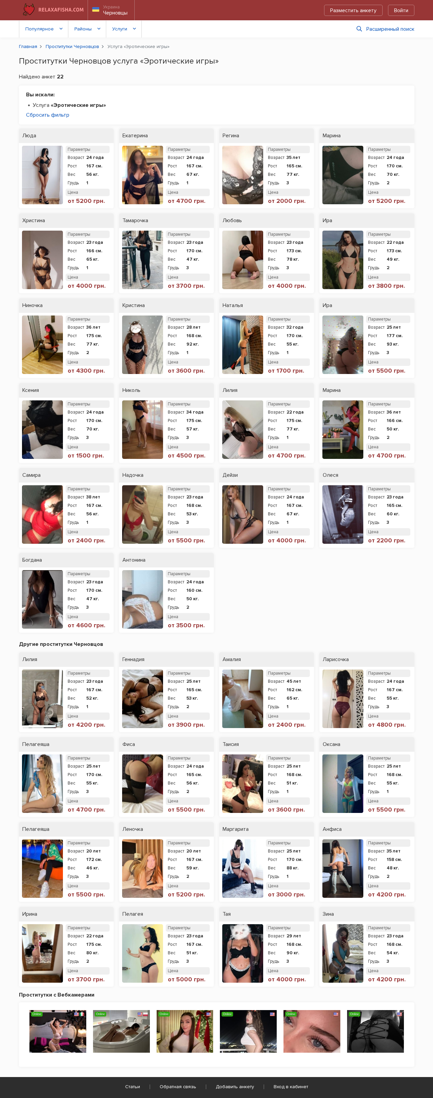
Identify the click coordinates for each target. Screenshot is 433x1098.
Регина (231, 136)
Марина (332, 136)
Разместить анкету (353, 10)
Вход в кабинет (291, 1087)
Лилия (230, 390)
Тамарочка (135, 220)
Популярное (39, 29)
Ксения (30, 390)
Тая (227, 914)
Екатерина (135, 136)
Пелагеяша (35, 744)
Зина (328, 914)
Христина (33, 220)
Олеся (330, 475)
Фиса (128, 744)
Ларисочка (336, 659)
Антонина (133, 560)
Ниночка (32, 305)
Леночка (132, 829)
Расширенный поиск (390, 29)
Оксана (331, 744)
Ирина (29, 914)
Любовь (232, 220)
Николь (131, 390)
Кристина (133, 305)
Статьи (132, 1087)
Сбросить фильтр (47, 115)
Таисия (231, 744)
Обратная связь (178, 1087)
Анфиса (332, 829)
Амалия (232, 659)
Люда (29, 136)
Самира (31, 475)
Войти (401, 10)
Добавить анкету (235, 1087)
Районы (83, 29)
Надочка (132, 475)
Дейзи (230, 475)
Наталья (233, 305)
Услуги (119, 29)
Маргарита (236, 829)
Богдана (32, 560)
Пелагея (132, 914)
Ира (327, 220)
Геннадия (133, 659)
